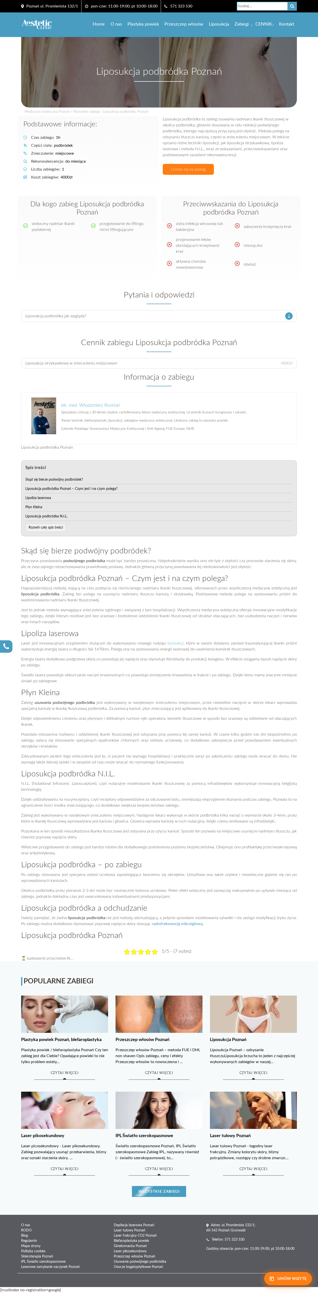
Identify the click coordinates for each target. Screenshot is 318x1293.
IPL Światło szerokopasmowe (43, 1261)
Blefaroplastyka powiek (131, 1241)
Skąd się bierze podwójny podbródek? (54, 479)
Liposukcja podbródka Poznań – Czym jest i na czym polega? (71, 489)
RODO (26, 1230)
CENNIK (263, 24)
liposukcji (175, 643)
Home (99, 24)
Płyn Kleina (33, 507)
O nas (116, 24)
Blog (24, 1235)
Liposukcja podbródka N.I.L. (46, 516)
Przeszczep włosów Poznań (134, 1256)
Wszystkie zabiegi (86, 111)
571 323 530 (181, 6)
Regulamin (29, 1241)
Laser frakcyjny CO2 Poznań (135, 1235)
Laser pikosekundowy (130, 1251)
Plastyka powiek (143, 24)
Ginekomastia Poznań (130, 1246)
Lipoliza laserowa (38, 498)
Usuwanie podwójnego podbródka (140, 1261)
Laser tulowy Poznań (129, 1230)
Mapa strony (30, 1246)
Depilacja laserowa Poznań (134, 1225)
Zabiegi (242, 24)
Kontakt (286, 24)
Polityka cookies (33, 1251)
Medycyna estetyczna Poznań (47, 111)
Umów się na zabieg (188, 169)
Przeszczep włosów (183, 24)
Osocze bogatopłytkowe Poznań (138, 1267)
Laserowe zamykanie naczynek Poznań (50, 1267)
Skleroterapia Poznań (37, 1256)
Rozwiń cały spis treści (46, 527)
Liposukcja (219, 24)
